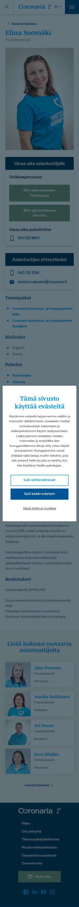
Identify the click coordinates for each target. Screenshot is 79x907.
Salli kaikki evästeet (39, 494)
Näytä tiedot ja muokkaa (39, 508)
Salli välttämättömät (39, 480)
